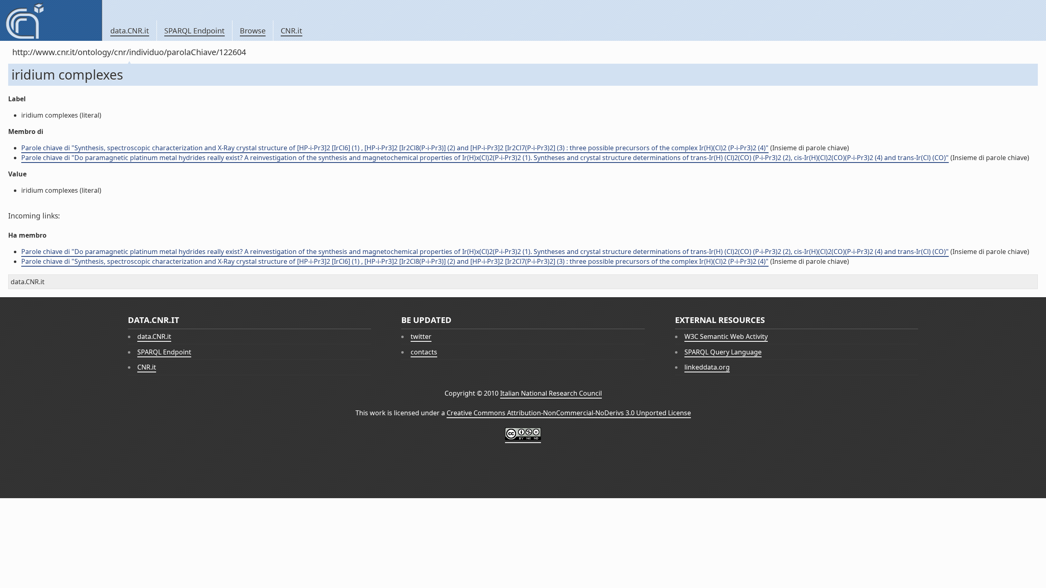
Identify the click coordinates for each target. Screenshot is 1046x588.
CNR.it (291, 31)
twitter (421, 336)
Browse (253, 31)
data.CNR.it (129, 31)
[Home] (51, 20)
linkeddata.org (707, 367)
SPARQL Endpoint (194, 31)
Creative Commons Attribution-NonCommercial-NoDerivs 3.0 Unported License (569, 412)
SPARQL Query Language (723, 351)
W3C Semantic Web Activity (726, 336)
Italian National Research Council (551, 393)
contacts (424, 351)
